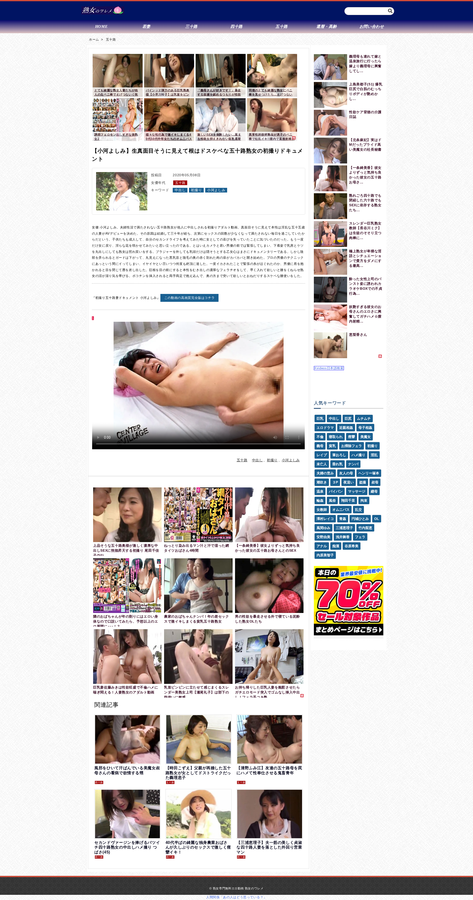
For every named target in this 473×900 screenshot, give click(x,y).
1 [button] (93, 318)
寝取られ (336, 437)
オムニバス (341, 510)
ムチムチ (364, 418)
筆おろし (339, 455)
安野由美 (323, 537)
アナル (322, 546)
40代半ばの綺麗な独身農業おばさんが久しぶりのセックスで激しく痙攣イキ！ (198, 847)
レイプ (322, 455)
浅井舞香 (343, 537)
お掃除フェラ (351, 446)
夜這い (348, 482)
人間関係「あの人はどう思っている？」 (236, 897)
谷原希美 (351, 546)
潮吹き (322, 482)
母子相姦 (365, 428)
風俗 (332, 500)
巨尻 (348, 418)
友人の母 (346, 473)
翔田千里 (348, 500)
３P (335, 482)
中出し (180, 190)
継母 (374, 491)
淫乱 (374, 455)
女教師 (322, 510)
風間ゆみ (323, 528)
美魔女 (365, 437)
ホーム (94, 39)
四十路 (99, 782)
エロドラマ (325, 428)
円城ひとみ (360, 519)
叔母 (375, 482)
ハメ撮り (358, 455)
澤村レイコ (325, 519)
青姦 (342, 519)
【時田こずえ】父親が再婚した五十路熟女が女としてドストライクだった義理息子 (198, 772)
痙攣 (351, 437)
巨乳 (320, 418)
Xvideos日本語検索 (329, 368)
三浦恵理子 (344, 528)
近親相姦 (346, 428)
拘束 (363, 500)
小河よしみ (216, 190)
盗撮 (362, 482)
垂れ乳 (337, 464)
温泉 (320, 491)
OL (376, 519)
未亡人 (322, 464)
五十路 (111, 39)
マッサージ (356, 491)
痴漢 (335, 546)
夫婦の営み (325, 473)
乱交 (358, 510)
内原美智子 (325, 555)
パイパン (336, 491)
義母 (320, 446)
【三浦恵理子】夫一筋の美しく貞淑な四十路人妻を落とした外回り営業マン (269, 847)
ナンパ (353, 464)
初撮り (196, 190)
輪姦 (320, 500)
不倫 (320, 437)
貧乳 (332, 446)
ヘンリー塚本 (368, 473)
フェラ (360, 537)
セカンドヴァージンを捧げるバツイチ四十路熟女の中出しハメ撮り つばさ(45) (127, 847)
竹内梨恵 (365, 528)
